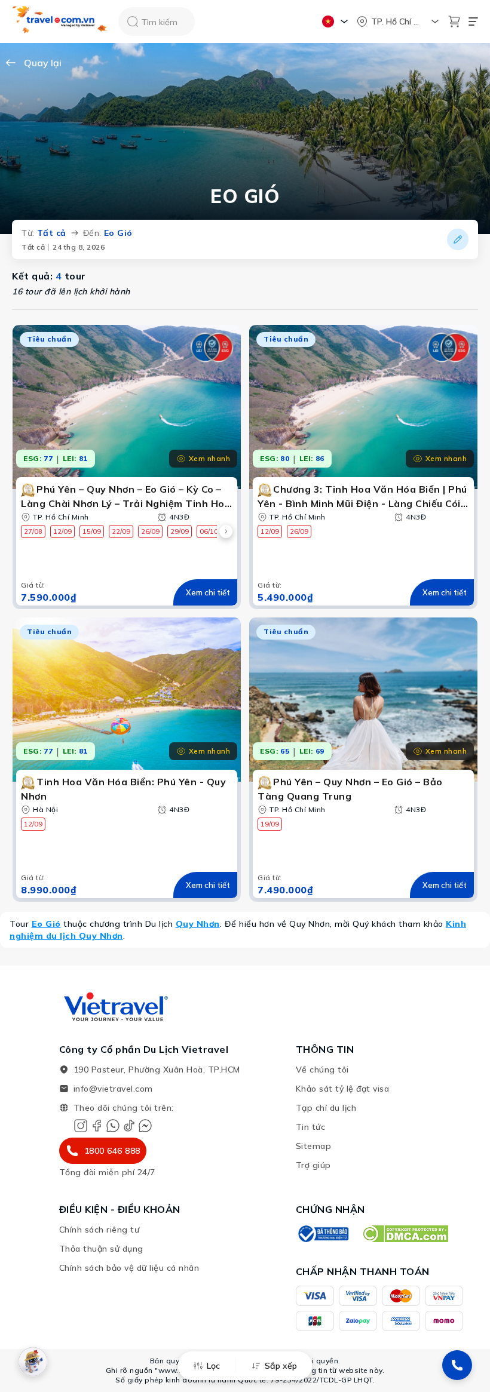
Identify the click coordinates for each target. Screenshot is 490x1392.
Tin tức (311, 1126)
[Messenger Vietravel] (145, 1125)
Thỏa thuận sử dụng (101, 1248)
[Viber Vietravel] (113, 1125)
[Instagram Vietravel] (81, 1125)
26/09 (150, 531)
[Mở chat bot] (33, 1361)
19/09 (270, 824)
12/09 (62, 531)
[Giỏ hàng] (454, 21)
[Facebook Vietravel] (97, 1125)
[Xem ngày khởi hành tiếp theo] (225, 531)
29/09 (179, 531)
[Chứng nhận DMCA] (405, 1234)
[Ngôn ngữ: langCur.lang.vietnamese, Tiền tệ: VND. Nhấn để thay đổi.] (336, 21)
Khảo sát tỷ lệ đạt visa (343, 1088)
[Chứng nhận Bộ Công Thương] (323, 1234)
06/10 (209, 531)
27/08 (33, 531)
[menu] (473, 21)
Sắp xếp (281, 1365)
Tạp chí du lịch (326, 1107)
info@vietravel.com (113, 1088)
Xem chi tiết (208, 592)
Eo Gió (46, 923)
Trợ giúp (313, 1165)
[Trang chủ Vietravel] (60, 21)
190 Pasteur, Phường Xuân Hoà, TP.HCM (157, 1069)
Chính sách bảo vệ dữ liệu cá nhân (129, 1267)
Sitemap (314, 1146)
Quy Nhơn (198, 923)
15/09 (91, 531)
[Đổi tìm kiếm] (457, 239)
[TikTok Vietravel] (129, 1125)
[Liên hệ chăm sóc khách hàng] (457, 1365)
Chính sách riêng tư (99, 1229)
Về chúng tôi (322, 1069)
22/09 (121, 531)
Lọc (213, 1365)
